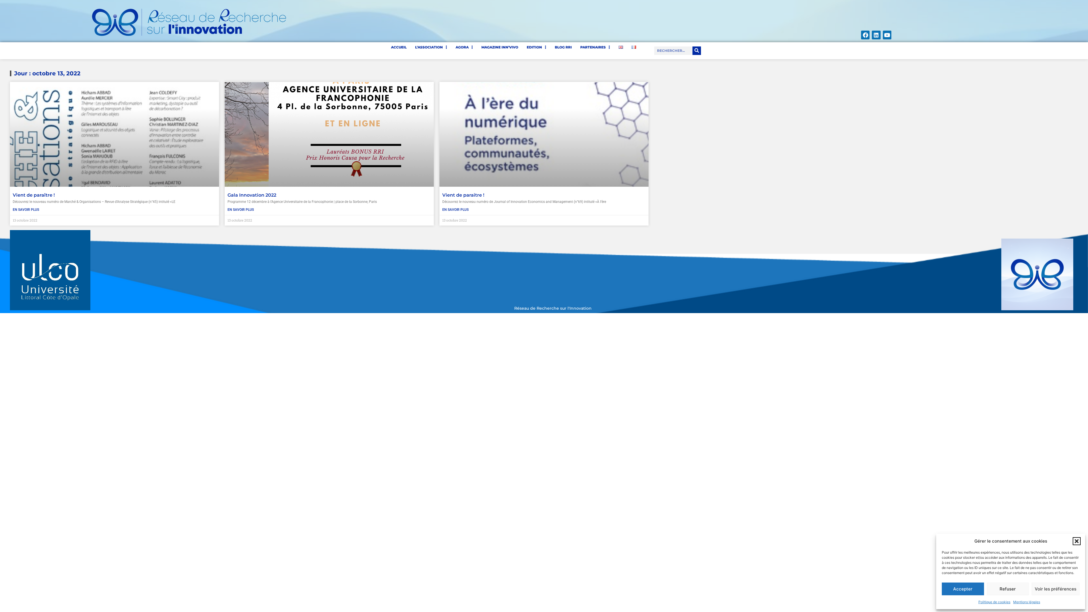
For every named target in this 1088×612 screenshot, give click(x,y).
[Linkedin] (876, 35)
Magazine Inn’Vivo (499, 47)
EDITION (534, 47)
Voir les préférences (1055, 589)
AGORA (462, 47)
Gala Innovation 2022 (252, 195)
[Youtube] (887, 35)
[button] (1077, 541)
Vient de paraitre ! (463, 195)
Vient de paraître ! (34, 195)
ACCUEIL (399, 47)
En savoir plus (26, 210)
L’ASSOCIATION (429, 47)
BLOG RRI (563, 47)
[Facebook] (865, 35)
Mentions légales (1026, 602)
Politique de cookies (994, 602)
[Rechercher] (696, 50)
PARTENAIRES (593, 47)
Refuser (1008, 589)
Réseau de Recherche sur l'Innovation (553, 308)
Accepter (962, 589)
